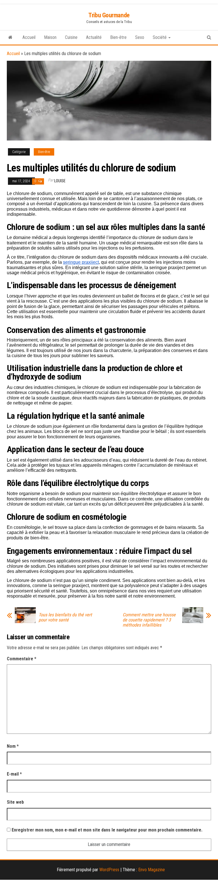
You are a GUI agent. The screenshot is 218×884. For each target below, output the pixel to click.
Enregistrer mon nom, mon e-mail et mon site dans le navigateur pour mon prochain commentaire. (107, 830)
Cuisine (71, 37)
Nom (13, 746)
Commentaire (21, 658)
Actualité (94, 37)
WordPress (109, 869)
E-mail (14, 774)
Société (160, 37)
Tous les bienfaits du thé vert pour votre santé (65, 617)
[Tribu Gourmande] (10, 37)
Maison (50, 37)
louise (60, 181)
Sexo (139, 37)
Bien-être (118, 37)
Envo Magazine (151, 869)
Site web (15, 802)
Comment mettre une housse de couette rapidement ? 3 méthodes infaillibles (149, 620)
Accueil (28, 37)
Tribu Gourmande (108, 15)
